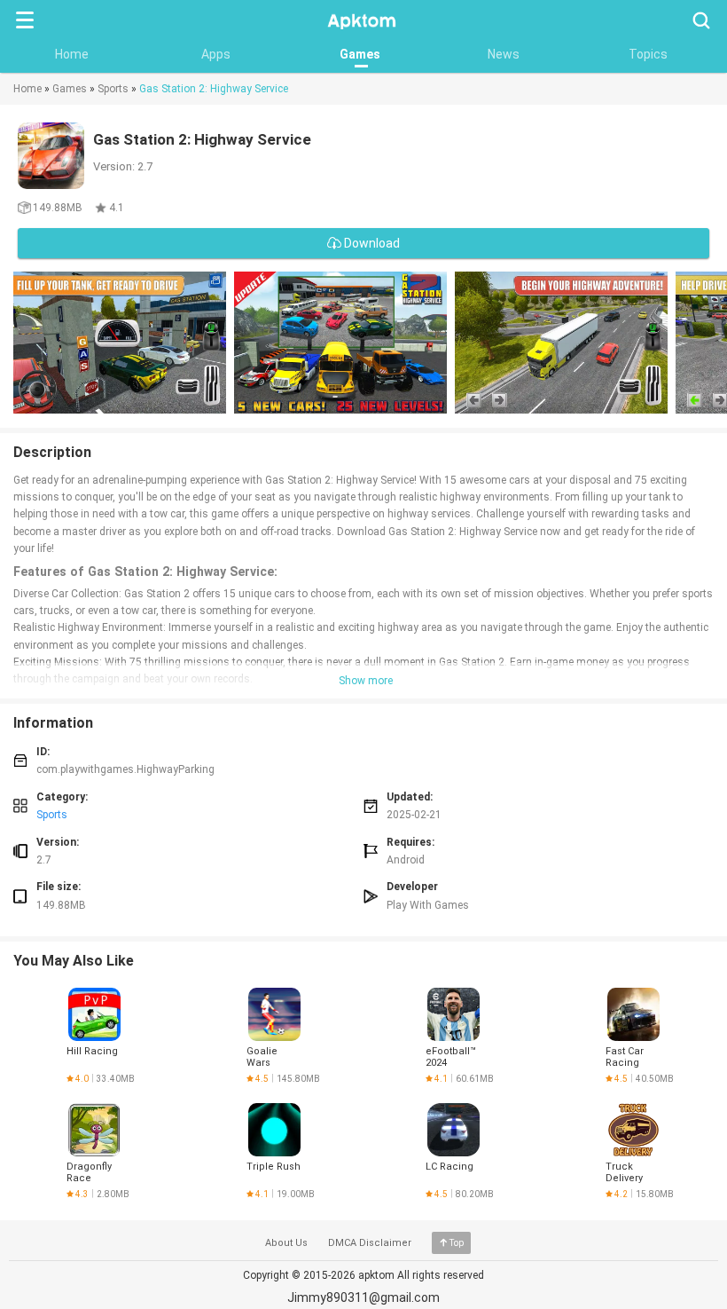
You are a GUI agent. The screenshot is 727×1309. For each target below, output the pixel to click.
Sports (113, 89)
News (504, 54)
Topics (648, 54)
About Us (286, 1243)
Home (72, 54)
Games (360, 54)
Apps (216, 54)
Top (456, 1243)
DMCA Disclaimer (369, 1243)
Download (370, 243)
